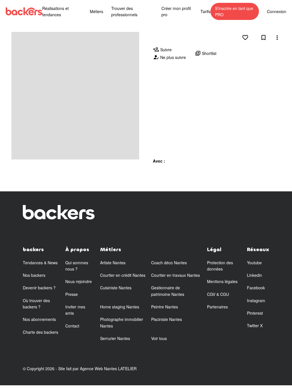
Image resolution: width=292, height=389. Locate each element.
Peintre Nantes (164, 307)
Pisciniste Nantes (166, 319)
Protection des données (220, 266)
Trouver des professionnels (124, 11)
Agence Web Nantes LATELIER (108, 368)
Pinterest (255, 313)
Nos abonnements (39, 319)
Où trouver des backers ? (36, 304)
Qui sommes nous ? (76, 266)
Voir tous (159, 338)
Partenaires (217, 307)
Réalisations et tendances (55, 11)
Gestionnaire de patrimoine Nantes (167, 291)
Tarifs (205, 11)
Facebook (256, 287)
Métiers (96, 11)
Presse (71, 294)
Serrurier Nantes (115, 338)
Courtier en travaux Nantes (175, 275)
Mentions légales (222, 281)
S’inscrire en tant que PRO (234, 11)
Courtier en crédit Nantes (122, 275)
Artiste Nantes (112, 262)
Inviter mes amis (75, 310)
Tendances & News (40, 262)
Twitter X (255, 325)
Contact (72, 326)
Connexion (276, 11)
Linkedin (254, 275)
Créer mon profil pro (176, 11)
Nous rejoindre (78, 281)
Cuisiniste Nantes (115, 287)
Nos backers (34, 275)
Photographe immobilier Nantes (121, 322)
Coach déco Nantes (169, 262)
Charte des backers (40, 332)
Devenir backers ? (39, 287)
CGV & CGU (218, 294)
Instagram (256, 300)
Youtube (254, 262)
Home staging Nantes (119, 307)
